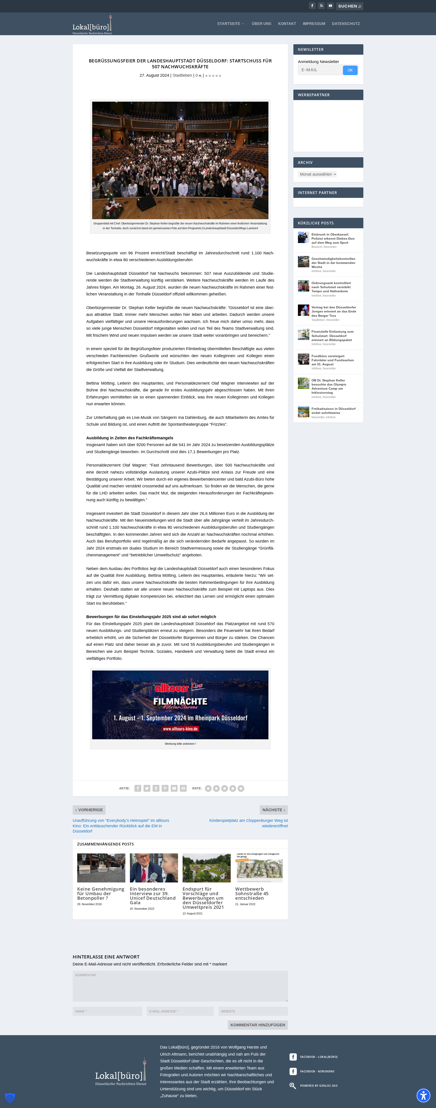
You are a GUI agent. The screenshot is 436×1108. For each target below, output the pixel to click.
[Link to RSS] (321, 5)
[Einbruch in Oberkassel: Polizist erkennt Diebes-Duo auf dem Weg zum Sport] (303, 237)
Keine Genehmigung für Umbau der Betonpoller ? (100, 893)
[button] (10, 1098)
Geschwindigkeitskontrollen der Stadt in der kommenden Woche (333, 263)
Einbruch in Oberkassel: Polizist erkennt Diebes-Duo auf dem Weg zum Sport (333, 238)
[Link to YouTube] (330, 5)
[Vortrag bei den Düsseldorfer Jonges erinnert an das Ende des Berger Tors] (303, 310)
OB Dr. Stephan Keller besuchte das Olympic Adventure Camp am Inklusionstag (329, 386)
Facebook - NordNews (317, 1071)
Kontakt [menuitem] (287, 24)
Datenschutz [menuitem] (346, 24)
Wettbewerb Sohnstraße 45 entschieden (252, 893)
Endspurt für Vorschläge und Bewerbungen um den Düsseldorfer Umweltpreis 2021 (203, 898)
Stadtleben (182, 75)
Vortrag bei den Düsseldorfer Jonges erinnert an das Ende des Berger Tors (334, 311)
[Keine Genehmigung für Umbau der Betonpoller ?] (101, 867)
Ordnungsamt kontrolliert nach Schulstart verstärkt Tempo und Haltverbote (331, 287)
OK (350, 70)
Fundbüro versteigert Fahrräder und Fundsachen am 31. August (333, 360)
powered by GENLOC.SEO (319, 1086)
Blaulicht (317, 246)
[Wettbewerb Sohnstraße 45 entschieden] (259, 867)
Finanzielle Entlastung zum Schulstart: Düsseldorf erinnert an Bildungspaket (333, 335)
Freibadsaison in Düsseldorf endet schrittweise (334, 411)
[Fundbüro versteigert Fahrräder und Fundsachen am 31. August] (303, 359)
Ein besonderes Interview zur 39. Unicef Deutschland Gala (153, 896)
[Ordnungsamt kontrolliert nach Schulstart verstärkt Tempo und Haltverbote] (303, 286)
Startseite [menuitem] (228, 24)
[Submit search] (359, 6)
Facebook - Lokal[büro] (319, 1057)
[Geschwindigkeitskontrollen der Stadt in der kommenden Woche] (303, 261)
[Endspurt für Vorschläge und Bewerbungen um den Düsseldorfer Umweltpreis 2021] (207, 867)
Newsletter (330, 246)
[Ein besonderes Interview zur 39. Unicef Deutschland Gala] (154, 867)
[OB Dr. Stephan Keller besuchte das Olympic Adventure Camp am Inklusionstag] (303, 383)
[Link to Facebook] (312, 5)
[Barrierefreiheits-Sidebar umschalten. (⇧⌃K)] (423, 1095)
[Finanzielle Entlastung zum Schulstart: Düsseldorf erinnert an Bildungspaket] (303, 334)
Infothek (316, 271)
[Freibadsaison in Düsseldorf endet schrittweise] (303, 411)
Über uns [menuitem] (261, 24)
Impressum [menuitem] (314, 24)
